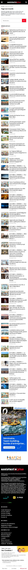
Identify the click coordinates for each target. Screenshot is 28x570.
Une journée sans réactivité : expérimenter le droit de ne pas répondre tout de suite (17, 293)
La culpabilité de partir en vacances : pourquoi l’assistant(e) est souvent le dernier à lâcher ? (17, 46)
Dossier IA (4, 517)
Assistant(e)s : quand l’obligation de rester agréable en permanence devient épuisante (17, 214)
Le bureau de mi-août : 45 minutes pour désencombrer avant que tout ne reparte (16, 53)
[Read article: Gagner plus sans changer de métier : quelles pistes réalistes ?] (5, 222)
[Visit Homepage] (14, 2)
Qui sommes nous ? (6, 533)
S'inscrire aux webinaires (8, 523)
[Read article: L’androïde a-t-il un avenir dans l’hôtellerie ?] (5, 395)
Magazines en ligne (6, 525)
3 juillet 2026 (13, 375)
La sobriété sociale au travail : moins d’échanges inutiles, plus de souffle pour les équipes (18, 331)
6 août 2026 (12, 84)
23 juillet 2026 (13, 258)
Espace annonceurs (6, 542)
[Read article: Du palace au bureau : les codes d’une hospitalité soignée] (5, 190)
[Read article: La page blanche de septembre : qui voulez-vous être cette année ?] (5, 67)
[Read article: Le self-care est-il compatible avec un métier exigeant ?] (5, 401)
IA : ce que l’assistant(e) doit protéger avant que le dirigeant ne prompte (17, 109)
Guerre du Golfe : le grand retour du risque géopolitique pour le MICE (17, 39)
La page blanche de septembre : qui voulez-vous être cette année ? (17, 67)
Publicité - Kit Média (6, 543)
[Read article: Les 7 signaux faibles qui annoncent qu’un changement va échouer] (5, 153)
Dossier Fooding (5, 513)
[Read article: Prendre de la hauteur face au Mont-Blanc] (5, 117)
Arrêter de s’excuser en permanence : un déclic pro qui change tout (17, 244)
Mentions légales (6, 534)
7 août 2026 (12, 34)
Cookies (3, 538)
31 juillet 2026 (13, 148)
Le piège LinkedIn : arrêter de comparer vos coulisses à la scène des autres (17, 81)
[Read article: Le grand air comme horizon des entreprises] (5, 75)
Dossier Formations (6, 515)
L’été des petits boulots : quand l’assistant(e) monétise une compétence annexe (17, 123)
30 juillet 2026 (13, 179)
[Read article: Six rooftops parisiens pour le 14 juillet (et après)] (5, 325)
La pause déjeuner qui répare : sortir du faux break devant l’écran (17, 138)
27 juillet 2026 (13, 223)
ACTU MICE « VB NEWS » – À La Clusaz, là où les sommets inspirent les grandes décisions (17, 176)
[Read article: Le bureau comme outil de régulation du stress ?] (5, 348)
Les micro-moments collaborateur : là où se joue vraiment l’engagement (16, 160)
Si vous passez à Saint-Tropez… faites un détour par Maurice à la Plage (17, 130)
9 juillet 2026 (13, 334)
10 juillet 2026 (13, 288)
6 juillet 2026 (13, 366)
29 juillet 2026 (13, 191)
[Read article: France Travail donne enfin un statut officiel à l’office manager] (5, 184)
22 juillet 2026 (13, 271)
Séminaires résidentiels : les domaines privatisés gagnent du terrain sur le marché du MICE (17, 88)
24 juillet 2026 (13, 240)
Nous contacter (5, 540)
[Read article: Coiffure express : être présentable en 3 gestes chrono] (5, 380)
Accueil (2, 6)
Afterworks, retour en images (9, 527)
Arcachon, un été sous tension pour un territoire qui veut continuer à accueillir (17, 102)
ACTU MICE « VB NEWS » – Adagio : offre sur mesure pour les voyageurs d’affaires (18, 363)
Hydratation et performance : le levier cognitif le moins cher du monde (17, 31)
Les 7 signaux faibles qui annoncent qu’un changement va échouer (17, 152)
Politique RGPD (5, 536)
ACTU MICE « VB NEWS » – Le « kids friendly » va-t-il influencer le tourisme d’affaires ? (17, 228)
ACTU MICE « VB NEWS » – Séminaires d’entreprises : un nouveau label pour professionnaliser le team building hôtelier (18, 277)
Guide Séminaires (6, 510)
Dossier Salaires (5, 511)
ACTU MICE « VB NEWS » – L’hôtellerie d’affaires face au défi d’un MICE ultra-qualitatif (18, 300)
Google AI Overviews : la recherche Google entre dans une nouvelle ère (17, 262)
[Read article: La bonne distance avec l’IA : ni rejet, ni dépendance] (5, 286)
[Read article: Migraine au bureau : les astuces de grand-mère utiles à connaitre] (5, 270)
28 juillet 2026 (13, 201)
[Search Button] (26, 2)
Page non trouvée (9, 6)
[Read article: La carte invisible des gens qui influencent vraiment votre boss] (5, 96)
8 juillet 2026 (13, 349)
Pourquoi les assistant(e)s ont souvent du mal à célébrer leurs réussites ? (17, 145)
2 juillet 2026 (13, 390)
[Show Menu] (2, 2)
